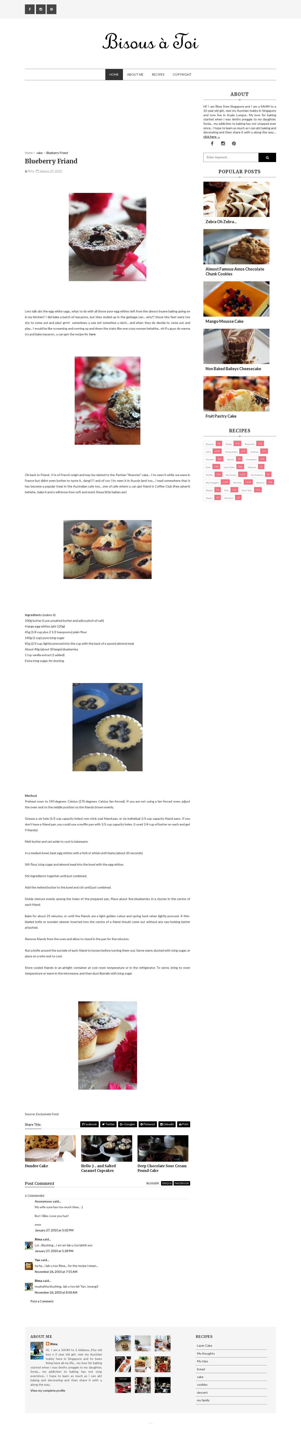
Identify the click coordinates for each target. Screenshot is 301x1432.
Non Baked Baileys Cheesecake (233, 368)
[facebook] (30, 9)
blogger (153, 1183)
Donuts (230, 459)
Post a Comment (42, 1301)
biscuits (210, 444)
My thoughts (212, 482)
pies (226, 490)
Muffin (209, 475)
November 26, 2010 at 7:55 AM (56, 1271)
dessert (210, 459)
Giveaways (251, 459)
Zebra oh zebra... (221, 221)
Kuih (208, 467)
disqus (166, 1183)
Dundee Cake (36, 1166)
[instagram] (41, 9)
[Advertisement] (107, 120)
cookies (254, 451)
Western (228, 498)
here (92, 334)
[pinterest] (51, 9)
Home (114, 74)
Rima (38, 1239)
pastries (260, 482)
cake (208, 451)
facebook (182, 1183)
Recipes (158, 74)
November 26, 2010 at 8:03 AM (56, 1292)
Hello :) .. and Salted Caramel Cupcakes (98, 1168)
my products (257, 475)
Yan (37, 1260)
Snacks (209, 498)
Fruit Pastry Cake (221, 416)
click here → (211, 136)
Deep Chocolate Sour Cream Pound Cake (162, 1168)
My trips (237, 482)
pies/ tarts (247, 490)
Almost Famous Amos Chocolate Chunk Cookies (235, 271)
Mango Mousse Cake (224, 321)
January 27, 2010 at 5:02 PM (54, 1230)
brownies (250, 444)
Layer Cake (229, 467)
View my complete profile (47, 1390)
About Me (135, 74)
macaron (252, 467)
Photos (209, 490)
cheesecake (231, 451)
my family (231, 475)
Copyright (182, 74)
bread (229, 444)
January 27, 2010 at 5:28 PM (54, 1251)
